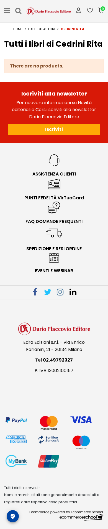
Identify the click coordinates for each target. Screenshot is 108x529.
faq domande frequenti (54, 221)
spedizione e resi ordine (54, 248)
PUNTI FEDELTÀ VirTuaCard (54, 198)
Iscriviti (54, 129)
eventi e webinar (54, 270)
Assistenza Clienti (54, 174)
